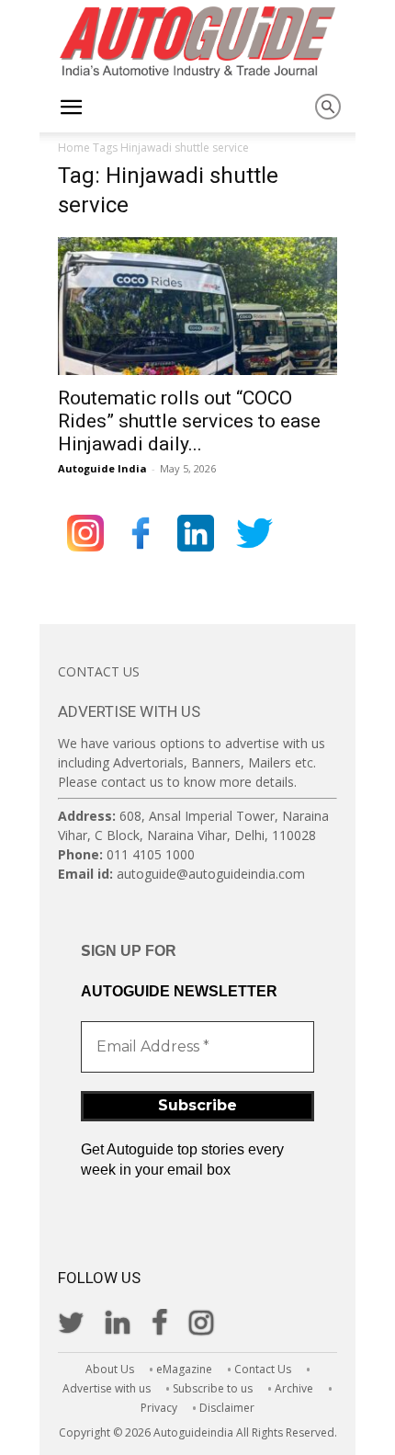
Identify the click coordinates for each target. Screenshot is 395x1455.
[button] (70, 107)
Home (74, 147)
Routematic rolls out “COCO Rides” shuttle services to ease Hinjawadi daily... (189, 421)
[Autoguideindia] (197, 42)
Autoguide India (102, 468)
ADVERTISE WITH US (129, 711)
